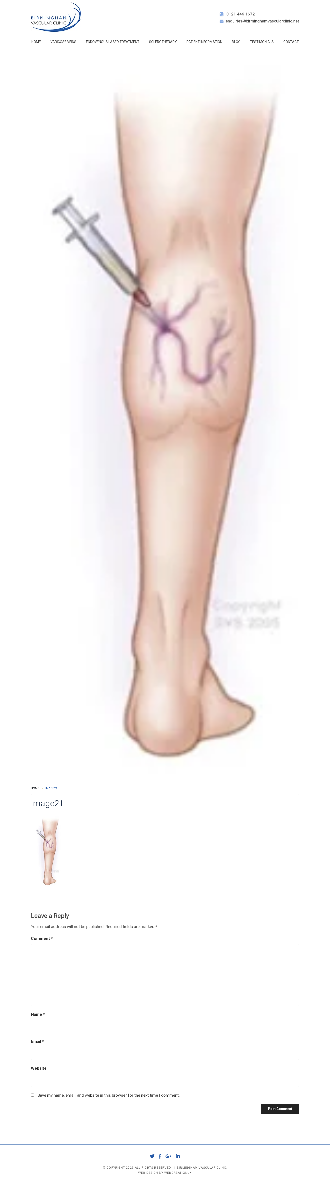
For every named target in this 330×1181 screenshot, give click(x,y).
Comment (42, 938)
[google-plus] (168, 1156)
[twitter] (152, 1156)
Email (37, 1041)
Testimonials (262, 42)
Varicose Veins (63, 42)
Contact (291, 42)
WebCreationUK (178, 1172)
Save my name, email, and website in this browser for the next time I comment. (108, 1095)
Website (39, 1068)
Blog (236, 42)
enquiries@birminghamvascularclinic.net (262, 21)
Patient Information (204, 42)
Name (38, 1014)
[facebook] (160, 1156)
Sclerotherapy (163, 42)
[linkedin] (177, 1156)
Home (36, 42)
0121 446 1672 (240, 14)
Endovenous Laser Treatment (112, 42)
